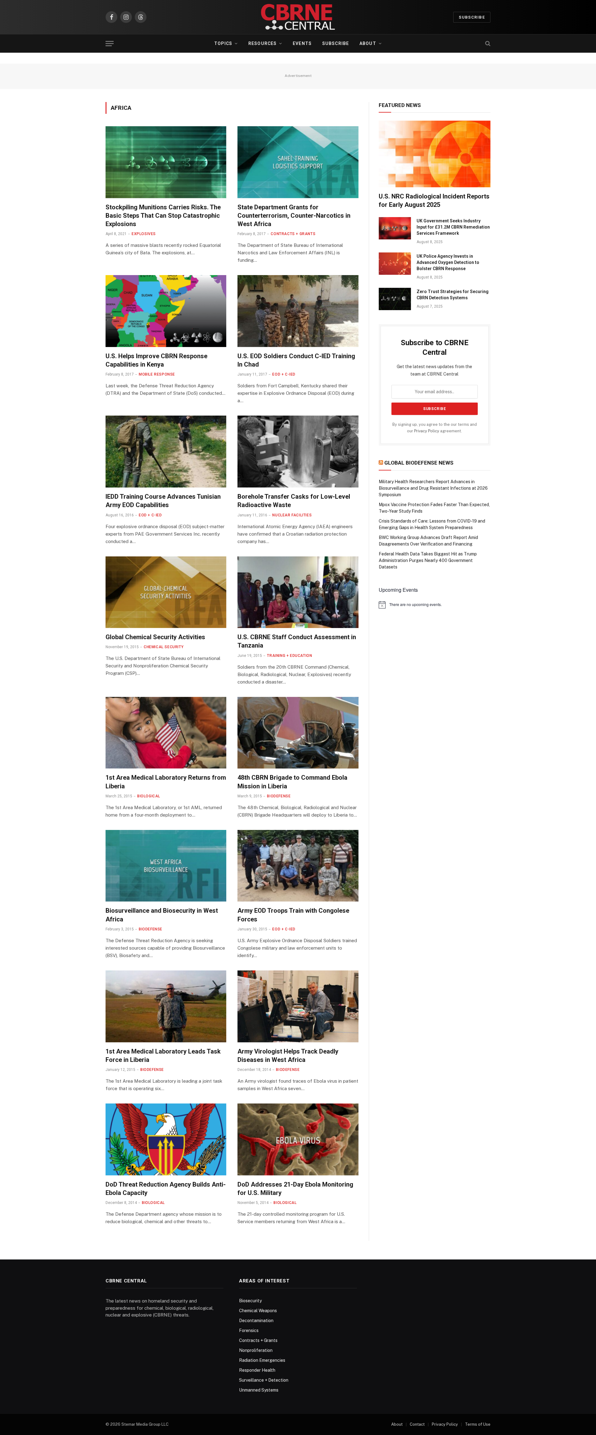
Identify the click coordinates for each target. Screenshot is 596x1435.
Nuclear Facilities (292, 515)
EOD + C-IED (284, 374)
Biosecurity (250, 1300)
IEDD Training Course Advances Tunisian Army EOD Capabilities (163, 501)
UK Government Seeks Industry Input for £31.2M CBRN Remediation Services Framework (453, 227)
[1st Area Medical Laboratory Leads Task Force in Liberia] (166, 1006)
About (367, 43)
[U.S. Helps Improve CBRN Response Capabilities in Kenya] (166, 311)
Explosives (144, 234)
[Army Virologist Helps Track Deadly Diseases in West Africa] (297, 1006)
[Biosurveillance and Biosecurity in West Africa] (166, 866)
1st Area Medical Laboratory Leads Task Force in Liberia (163, 1055)
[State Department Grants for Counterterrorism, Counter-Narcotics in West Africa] (297, 162)
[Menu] (110, 44)
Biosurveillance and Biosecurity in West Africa (162, 915)
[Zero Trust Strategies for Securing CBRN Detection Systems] (395, 299)
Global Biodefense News (419, 463)
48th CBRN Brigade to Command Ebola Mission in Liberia (292, 782)
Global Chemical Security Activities (155, 637)
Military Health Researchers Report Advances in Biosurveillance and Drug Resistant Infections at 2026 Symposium (433, 488)
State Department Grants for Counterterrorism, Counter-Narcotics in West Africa (293, 215)
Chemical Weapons (258, 1310)
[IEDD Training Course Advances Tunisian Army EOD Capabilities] (166, 452)
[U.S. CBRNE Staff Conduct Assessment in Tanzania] (297, 592)
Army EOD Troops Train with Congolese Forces (293, 915)
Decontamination (256, 1320)
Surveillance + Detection (263, 1380)
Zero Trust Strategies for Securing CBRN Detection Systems (453, 294)
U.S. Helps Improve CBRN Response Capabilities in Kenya (156, 360)
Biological (148, 796)
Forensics (249, 1330)
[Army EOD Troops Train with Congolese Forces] (297, 866)
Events (302, 43)
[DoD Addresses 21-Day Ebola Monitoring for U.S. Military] (297, 1139)
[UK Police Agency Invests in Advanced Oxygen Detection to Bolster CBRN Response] (395, 263)
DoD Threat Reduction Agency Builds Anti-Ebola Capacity (166, 1189)
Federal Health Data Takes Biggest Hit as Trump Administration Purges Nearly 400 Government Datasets (428, 560)
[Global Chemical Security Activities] (166, 592)
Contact (417, 1424)
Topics (223, 43)
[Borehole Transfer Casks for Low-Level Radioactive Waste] (297, 452)
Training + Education (289, 655)
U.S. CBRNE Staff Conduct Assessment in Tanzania (296, 641)
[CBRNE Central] (298, 17)
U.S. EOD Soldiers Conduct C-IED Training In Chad (296, 360)
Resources (262, 43)
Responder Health (257, 1370)
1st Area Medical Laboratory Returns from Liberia (166, 782)
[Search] (487, 44)
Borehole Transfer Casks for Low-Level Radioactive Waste (293, 501)
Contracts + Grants (293, 234)
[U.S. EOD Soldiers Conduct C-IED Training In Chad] (297, 311)
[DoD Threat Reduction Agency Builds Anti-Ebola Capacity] (166, 1139)
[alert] (434, 604)
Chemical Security (163, 647)
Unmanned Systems (258, 1390)
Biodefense (279, 796)
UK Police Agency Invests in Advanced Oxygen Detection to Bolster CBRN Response (448, 262)
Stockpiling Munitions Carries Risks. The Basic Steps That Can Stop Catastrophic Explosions (163, 215)
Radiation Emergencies (262, 1360)
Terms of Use (477, 1424)
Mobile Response (157, 374)
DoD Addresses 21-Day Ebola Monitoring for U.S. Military (295, 1189)
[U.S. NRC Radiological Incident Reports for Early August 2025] (434, 154)
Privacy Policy (426, 431)
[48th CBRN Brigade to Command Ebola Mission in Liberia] (297, 733)
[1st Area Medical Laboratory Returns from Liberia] (166, 733)
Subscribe (472, 17)
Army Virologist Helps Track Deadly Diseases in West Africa (287, 1055)
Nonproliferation (256, 1350)
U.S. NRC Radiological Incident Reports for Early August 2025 (434, 200)
